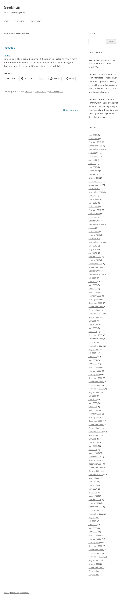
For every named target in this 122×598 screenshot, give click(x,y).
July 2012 (92, 195)
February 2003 (95, 539)
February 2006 (95, 413)
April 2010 (93, 253)
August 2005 (94, 435)
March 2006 (94, 410)
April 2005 (93, 449)
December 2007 (95, 335)
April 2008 (93, 331)
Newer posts (70, 110)
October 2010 (94, 238)
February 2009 (95, 295)
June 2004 (93, 485)
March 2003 (94, 535)
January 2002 (94, 564)
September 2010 (96, 242)
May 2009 (93, 285)
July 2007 (92, 353)
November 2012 (96, 185)
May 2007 (93, 360)
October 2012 (94, 188)
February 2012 (95, 210)
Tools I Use (35, 21)
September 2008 (96, 313)
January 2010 (94, 260)
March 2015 (94, 138)
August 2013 (94, 160)
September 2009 (96, 274)
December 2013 (95, 156)
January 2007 (94, 374)
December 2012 (95, 181)
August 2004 (94, 478)
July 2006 (92, 396)
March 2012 (94, 206)
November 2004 (96, 467)
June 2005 (93, 442)
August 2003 (94, 517)
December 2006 (95, 378)
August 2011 (94, 228)
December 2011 (95, 217)
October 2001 (94, 571)
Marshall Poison (56, 91)
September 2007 (96, 346)
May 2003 (93, 528)
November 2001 (96, 567)
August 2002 (94, 560)
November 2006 (96, 381)
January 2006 (94, 417)
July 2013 (92, 163)
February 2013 (95, 174)
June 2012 (93, 199)
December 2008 (95, 303)
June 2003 (93, 524)
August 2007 (94, 349)
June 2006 (93, 399)
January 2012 (94, 213)
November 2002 (96, 549)
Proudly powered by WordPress (16, 592)
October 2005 (94, 428)
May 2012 (93, 203)
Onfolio (9, 48)
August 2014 (94, 152)
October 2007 (94, 342)
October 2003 (94, 510)
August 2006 (94, 392)
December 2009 (95, 263)
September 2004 (96, 474)
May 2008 (93, 328)
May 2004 (93, 488)
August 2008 (94, 317)
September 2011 (96, 224)
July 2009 (92, 278)
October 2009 (94, 270)
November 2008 (96, 306)
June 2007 (93, 356)
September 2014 (96, 149)
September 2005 (96, 431)
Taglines (19, 21)
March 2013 (94, 170)
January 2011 (94, 235)
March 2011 (94, 231)
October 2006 (94, 385)
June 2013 (93, 167)
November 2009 (96, 267)
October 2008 (94, 310)
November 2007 (96, 338)
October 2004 (94, 471)
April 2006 (93, 406)
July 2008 (92, 320)
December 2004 (95, 463)
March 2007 (94, 367)
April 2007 (93, 363)
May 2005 (93, 446)
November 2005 (96, 424)
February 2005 (95, 456)
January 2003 (94, 542)
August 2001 (94, 574)
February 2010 (95, 256)
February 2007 (95, 371)
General (28, 91)
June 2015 (93, 135)
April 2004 (93, 492)
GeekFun (12, 7)
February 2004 (95, 499)
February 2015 (95, 142)
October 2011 (94, 220)
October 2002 (94, 553)
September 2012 (96, 192)
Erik (113, 60)
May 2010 (93, 249)
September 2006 (96, 388)
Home (6, 21)
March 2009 (94, 292)
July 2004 (92, 481)
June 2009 (93, 281)
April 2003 (93, 531)
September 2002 (96, 556)
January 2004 (94, 503)
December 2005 (95, 421)
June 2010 (93, 245)
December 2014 (95, 145)
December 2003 (95, 506)
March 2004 (94, 496)
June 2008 (93, 324)
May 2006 (93, 403)
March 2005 (94, 453)
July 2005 (92, 438)
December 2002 (95, 546)
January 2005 (94, 460)
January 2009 (94, 299)
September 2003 (96, 514)
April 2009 (93, 288)
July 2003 (92, 521)
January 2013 (94, 177)
